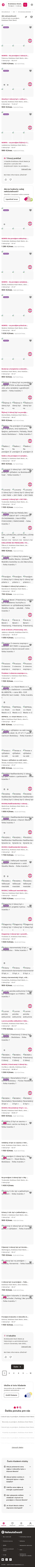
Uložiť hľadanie (11, 1395)
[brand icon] (3, 4)
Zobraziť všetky (17, 1447)
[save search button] (31, 17)
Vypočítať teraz (12, 199)
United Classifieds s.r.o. (17, 1564)
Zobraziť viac (26, 169)
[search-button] (25, 5)
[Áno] (6, 180)
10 (30, 1373)
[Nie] (10, 180)
